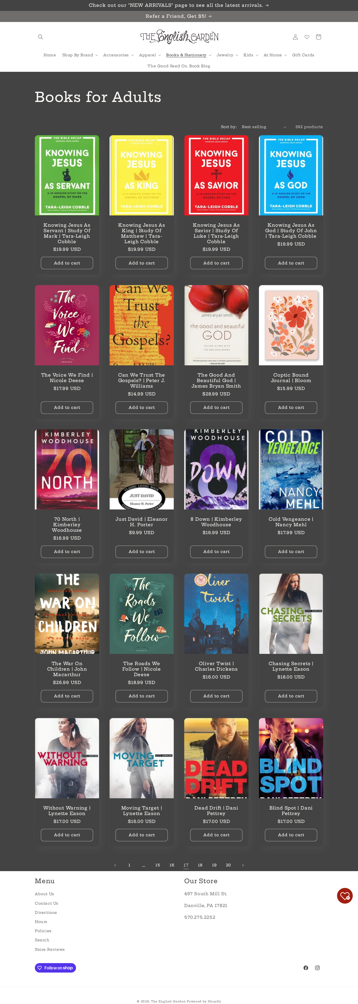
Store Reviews (50, 949)
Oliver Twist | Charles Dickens (216, 666)
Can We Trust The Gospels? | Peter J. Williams (141, 380)
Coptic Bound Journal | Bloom (291, 377)
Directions (46, 912)
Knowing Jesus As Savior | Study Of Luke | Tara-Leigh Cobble (216, 233)
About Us (44, 894)
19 (214, 865)
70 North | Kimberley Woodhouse (67, 525)
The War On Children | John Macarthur (67, 669)
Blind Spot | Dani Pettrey (291, 810)
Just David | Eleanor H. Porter (142, 522)
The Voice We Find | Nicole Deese (67, 377)
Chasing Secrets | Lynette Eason (291, 666)
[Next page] (242, 865)
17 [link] (185, 865)
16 (172, 865)
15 (157, 865)
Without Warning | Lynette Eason (66, 810)
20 (228, 865)
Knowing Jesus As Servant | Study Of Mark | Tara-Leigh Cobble (67, 233)
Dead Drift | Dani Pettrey (216, 810)
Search (42, 940)
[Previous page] (115, 865)
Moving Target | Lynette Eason (141, 810)
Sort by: (229, 126)
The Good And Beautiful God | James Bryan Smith (216, 380)
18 (200, 865)
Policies (43, 931)
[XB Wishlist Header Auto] (307, 37)
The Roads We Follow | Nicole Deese (141, 669)
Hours (41, 921)
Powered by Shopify (204, 1001)
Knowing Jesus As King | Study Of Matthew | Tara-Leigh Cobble (141, 233)
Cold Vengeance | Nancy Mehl (291, 522)
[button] (40, 37)
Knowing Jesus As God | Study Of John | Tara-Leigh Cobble (291, 231)
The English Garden (168, 1001)
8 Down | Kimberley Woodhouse (216, 522)
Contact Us (46, 903)
